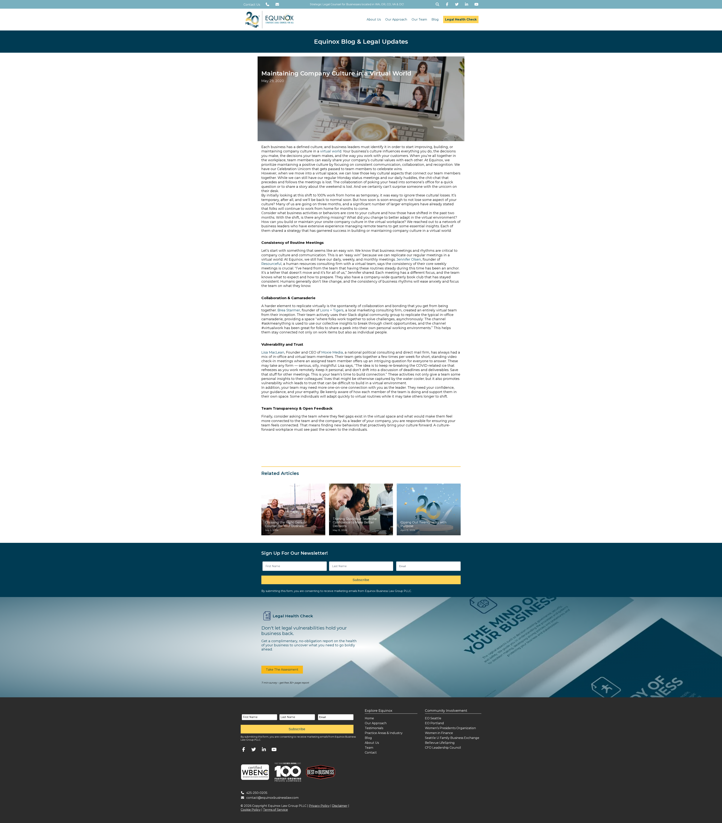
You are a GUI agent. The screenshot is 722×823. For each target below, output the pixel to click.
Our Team (419, 19)
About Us (374, 19)
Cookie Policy (251, 810)
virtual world (330, 151)
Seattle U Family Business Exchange (452, 738)
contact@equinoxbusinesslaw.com (272, 797)
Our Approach (396, 19)
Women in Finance (439, 733)
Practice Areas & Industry (384, 733)
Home (369, 718)
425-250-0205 (256, 793)
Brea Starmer (289, 310)
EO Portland (434, 723)
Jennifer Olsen (409, 259)
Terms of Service (275, 810)
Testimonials (374, 728)
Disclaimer (339, 806)
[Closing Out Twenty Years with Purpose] (429, 509)
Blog (435, 19)
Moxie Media (332, 352)
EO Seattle (433, 718)
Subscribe (361, 580)
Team (369, 747)
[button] (282, 670)
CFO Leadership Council (443, 747)
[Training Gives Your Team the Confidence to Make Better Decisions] (361, 509)
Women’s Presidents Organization (450, 728)
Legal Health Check (461, 19)
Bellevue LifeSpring (440, 743)
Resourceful (271, 264)
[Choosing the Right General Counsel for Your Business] (293, 509)
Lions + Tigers (332, 310)
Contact (371, 752)
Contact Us (251, 4)
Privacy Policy (319, 806)
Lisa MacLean (272, 352)
